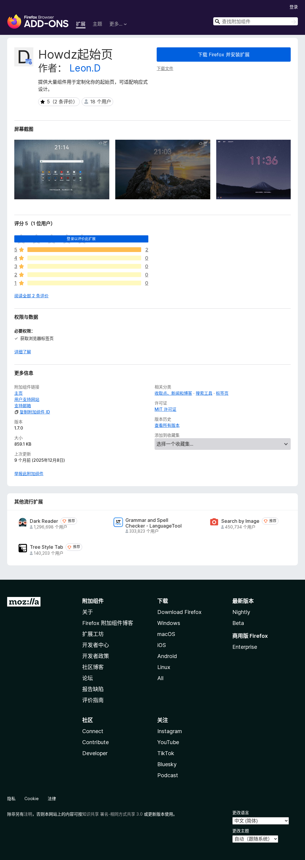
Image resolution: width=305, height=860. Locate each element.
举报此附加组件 (28, 473)
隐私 (11, 798)
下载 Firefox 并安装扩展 (224, 54)
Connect (92, 731)
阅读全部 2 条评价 (31, 295)
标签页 (222, 393)
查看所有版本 (167, 425)
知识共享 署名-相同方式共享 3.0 (112, 814)
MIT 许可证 (165, 409)
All (160, 678)
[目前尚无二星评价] (84, 274)
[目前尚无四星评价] (84, 258)
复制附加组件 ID (35, 411)
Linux (163, 667)
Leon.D (85, 68)
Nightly (241, 612)
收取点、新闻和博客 (173, 393)
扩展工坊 (93, 634)
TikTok (165, 753)
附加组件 (93, 601)
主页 (18, 393)
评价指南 (93, 700)
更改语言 (240, 812)
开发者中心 (95, 645)
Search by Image (240, 521)
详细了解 (22, 351)
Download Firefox (179, 612)
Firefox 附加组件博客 (107, 623)
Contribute (95, 742)
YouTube (168, 742)
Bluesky (167, 764)
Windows (168, 623)
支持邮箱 (22, 405)
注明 (28, 814)
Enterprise (244, 647)
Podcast (167, 775)
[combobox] (255, 21)
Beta (238, 623)
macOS (166, 634)
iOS (161, 645)
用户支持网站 (26, 399)
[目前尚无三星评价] (84, 266)
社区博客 (93, 667)
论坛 (87, 678)
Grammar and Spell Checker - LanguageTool (153, 523)
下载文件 (165, 68)
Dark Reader (44, 521)
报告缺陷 (93, 689)
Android (167, 656)
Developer (95, 753)
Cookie (31, 798)
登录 (294, 6)
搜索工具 (204, 393)
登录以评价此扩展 (81, 239)
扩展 (80, 24)
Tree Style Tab (46, 547)
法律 (52, 798)
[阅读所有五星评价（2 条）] (84, 249)
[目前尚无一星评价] (84, 283)
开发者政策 (95, 656)
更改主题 (240, 830)
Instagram (169, 731)
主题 (97, 24)
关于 (87, 612)
